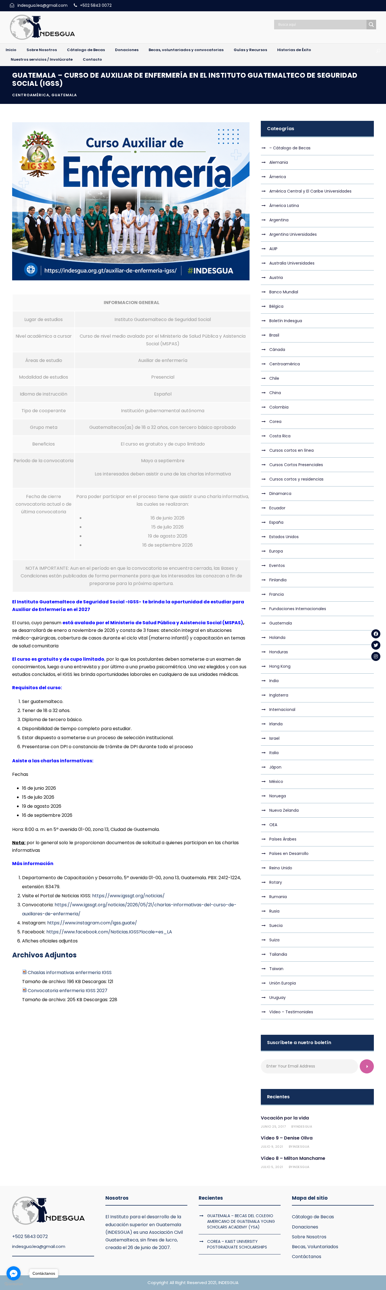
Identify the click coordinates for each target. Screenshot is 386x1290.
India (274, 681)
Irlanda (276, 724)
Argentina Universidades (293, 234)
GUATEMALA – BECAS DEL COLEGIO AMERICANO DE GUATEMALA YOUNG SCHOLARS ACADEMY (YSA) (241, 1221)
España (276, 522)
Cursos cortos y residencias (296, 479)
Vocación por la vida (285, 1118)
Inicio (11, 50)
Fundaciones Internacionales (297, 609)
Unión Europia (282, 983)
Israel (274, 738)
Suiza (274, 940)
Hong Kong (279, 666)
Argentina (279, 220)
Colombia (279, 407)
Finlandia (278, 580)
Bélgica (276, 306)
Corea (275, 421)
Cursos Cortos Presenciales (296, 465)
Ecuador (277, 508)
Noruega (277, 796)
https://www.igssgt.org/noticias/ (128, 895)
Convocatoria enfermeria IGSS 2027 (67, 990)
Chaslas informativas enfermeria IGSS (70, 972)
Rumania (278, 897)
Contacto (92, 59)
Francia (276, 594)
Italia (274, 753)
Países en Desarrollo (289, 853)
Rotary (275, 882)
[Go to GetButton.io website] (14, 1284)
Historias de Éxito (294, 50)
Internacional (282, 709)
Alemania (278, 162)
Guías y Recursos (250, 50)
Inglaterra (278, 695)
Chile (274, 378)
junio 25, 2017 (273, 1126)
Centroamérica (30, 95)
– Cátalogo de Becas (290, 148)
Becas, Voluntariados (315, 1246)
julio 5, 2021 (272, 1167)
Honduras (278, 652)
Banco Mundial (283, 292)
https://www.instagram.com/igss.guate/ (92, 923)
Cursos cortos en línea (291, 450)
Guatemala (64, 95)
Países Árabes (282, 839)
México (276, 781)
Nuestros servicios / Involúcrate (42, 59)
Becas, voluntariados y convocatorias (186, 50)
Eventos (277, 565)
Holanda (277, 637)
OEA (273, 825)
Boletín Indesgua (285, 321)
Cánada (277, 349)
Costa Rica (279, 436)
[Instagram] (375, 656)
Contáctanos (306, 1256)
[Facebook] (375, 633)
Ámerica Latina (284, 205)
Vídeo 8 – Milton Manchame (293, 1158)
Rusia (274, 911)
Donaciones (126, 50)
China (275, 393)
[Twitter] (375, 645)
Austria (276, 277)
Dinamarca (280, 493)
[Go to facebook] (13, 1273)
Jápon (275, 767)
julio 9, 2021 (272, 1146)
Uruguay (277, 997)
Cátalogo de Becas (86, 50)
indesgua (303, 1126)
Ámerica (277, 177)
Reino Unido (280, 868)
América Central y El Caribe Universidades (310, 191)
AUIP (273, 249)
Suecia (276, 925)
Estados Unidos (284, 537)
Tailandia (278, 954)
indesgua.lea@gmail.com (38, 1246)
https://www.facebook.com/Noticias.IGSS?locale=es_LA (109, 932)
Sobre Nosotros (42, 50)
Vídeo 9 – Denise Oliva (287, 1138)
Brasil (274, 335)
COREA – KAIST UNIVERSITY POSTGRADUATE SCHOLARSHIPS (237, 1244)
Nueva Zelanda (284, 810)
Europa (276, 551)
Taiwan (276, 969)
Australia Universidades (292, 263)
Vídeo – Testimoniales (291, 1012)
